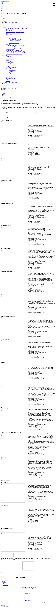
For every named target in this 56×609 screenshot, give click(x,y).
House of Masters (10, 49)
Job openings (6, 583)
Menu (2, 10)
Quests (7, 57)
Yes (2, 89)
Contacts (5, 580)
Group (4, 581)
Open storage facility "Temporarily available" (16, 48)
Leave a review (28, 600)
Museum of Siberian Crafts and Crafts (14, 50)
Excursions (8, 61)
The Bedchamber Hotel (14, 43)
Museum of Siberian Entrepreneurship (13, 37)
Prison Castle (9, 34)
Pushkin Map (3, 85)
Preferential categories (11, 78)
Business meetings (13, 74)
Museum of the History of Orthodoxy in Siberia (16, 52)
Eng (2, 3)
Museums (5, 19)
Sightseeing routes (10, 62)
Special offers (9, 68)
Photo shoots (11, 76)
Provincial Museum (10, 30)
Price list (8, 81)
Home (4, 18)
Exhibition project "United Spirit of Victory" (15, 51)
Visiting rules (9, 77)
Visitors (5, 21)
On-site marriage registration (12, 70)
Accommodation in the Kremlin (10, 22)
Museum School (9, 63)
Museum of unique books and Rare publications (16, 46)
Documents (5, 582)
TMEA (4, 23)
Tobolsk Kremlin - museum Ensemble (14, 54)
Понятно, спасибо (4, 606)
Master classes (9, 56)
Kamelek (8, 44)
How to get (5, 585)
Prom (10, 72)
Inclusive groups (9, 79)
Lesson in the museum (11, 67)
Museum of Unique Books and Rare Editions (15, 45)
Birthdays (11, 73)
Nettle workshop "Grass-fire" (15, 39)
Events (7, 60)
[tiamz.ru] (3, 2)
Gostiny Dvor (9, 35)
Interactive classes (10, 59)
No (4, 89)
